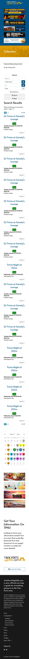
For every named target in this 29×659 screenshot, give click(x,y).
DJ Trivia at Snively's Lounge (14, 117)
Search (15, 95)
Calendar (7, 618)
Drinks (5, 630)
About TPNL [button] (7, 640)
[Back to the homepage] (13, 3)
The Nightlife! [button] (7, 616)
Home (5, 613)
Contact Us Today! (15, 569)
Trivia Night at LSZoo (14, 266)
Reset (15, 98)
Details (22, 132)
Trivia (14, 123)
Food (5, 627)
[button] (22, 3)
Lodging (6, 638)
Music (5, 633)
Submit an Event (9, 625)
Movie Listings (9, 623)
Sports (6, 635)
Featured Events (9, 620)
